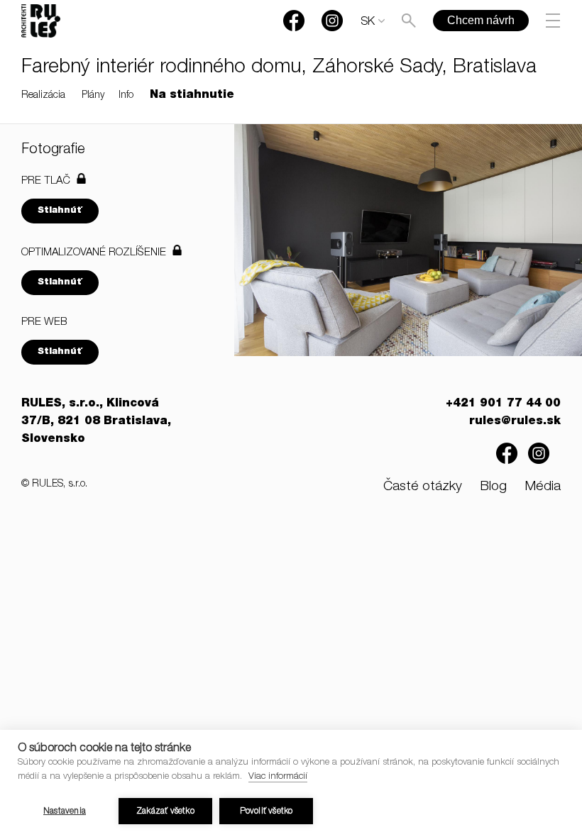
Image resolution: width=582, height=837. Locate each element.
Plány (93, 96)
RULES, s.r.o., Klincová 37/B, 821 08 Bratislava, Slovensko (96, 422)
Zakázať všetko (165, 811)
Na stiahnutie (192, 96)
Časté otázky (422, 487)
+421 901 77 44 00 (503, 404)
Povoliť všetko (266, 811)
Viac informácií (277, 777)
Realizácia (43, 96)
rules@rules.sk (515, 422)
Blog (493, 487)
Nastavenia (64, 811)
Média (543, 487)
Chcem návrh (481, 20)
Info (126, 96)
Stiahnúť (60, 211)
